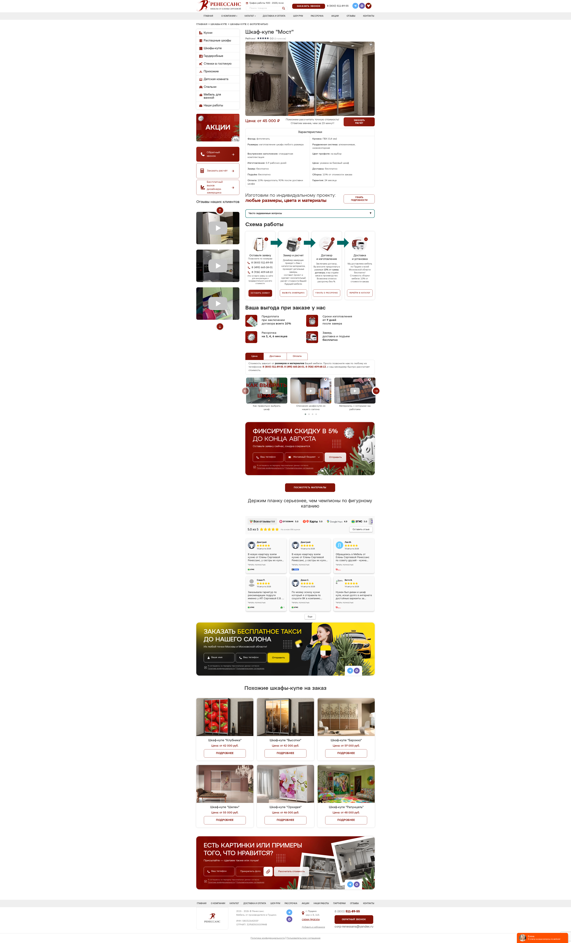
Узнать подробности (359, 198)
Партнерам (339, 903)
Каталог (249, 16)
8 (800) (347, 911)
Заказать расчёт (359, 121)
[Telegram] (355, 6)
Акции (335, 16)
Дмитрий (305, 542)
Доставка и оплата (274, 16)
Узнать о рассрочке (326, 293)
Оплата (297, 356)
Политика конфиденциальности (268, 938)
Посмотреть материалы (310, 488)
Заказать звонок (308, 6)
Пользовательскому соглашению (299, 468)
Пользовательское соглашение (303, 938)
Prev (219, 210)
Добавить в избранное (313, 927)
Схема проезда (311, 920)
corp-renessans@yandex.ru (354, 926)
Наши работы (213, 105)
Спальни (210, 86)
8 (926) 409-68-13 (337, 10)
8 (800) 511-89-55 (338, 6)
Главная (208, 16)
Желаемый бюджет (304, 457)
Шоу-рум (298, 16)
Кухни (208, 32)
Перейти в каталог (359, 293)
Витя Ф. (348, 580)
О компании (228, 16)
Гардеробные (213, 56)
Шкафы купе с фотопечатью (249, 24)
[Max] (362, 6)
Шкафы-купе (219, 24)
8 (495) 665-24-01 (337, 2)
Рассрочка (317, 16)
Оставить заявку (260, 293)
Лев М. (348, 542)
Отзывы (351, 16)
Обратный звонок (354, 919)
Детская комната (216, 79)
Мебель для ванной (212, 96)
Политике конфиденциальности (270, 468)
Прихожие (211, 71)
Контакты (368, 16)
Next (219, 326)
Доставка (275, 356)
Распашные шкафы (217, 40)
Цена (254, 356)
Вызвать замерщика (293, 293)
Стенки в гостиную (218, 63)
